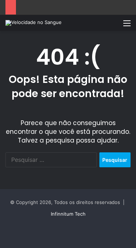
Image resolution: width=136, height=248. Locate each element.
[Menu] (127, 25)
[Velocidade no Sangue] (33, 23)
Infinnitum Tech (68, 214)
